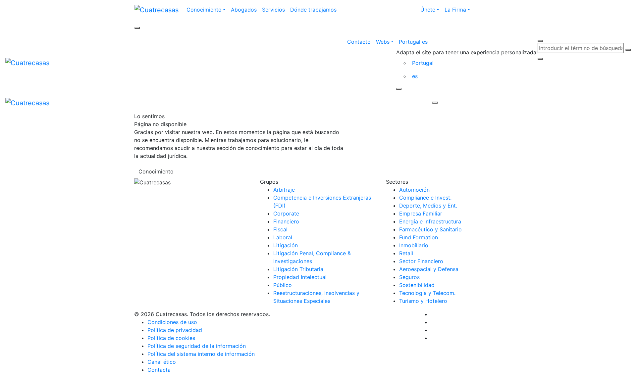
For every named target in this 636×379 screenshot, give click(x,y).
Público (282, 285)
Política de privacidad (174, 330)
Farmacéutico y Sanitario (430, 229)
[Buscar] (628, 50)
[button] (467, 41)
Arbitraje (284, 189)
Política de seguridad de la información (196, 346)
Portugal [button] (423, 63)
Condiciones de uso (172, 322)
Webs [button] (383, 41)
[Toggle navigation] (243, 102)
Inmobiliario (413, 245)
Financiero (286, 221)
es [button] (415, 76)
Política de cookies (171, 338)
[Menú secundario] (137, 28)
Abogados (244, 9)
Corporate (286, 213)
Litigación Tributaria (298, 269)
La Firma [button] (455, 9)
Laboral (282, 237)
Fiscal (280, 229)
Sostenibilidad (417, 285)
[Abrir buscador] (540, 41)
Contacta (159, 369)
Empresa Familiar (420, 213)
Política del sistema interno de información (201, 354)
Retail (406, 253)
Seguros (409, 277)
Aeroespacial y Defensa (428, 269)
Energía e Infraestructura (430, 221)
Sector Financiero (421, 261)
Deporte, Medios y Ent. (428, 205)
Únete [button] (427, 9)
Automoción (414, 189)
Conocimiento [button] (204, 9)
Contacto (359, 41)
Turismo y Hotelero (423, 301)
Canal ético (161, 361)
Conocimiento (156, 171)
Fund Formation (418, 237)
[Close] (398, 89)
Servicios (273, 9)
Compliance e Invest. (425, 197)
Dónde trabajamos (313, 9)
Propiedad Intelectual (300, 277)
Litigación (285, 245)
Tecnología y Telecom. (427, 293)
